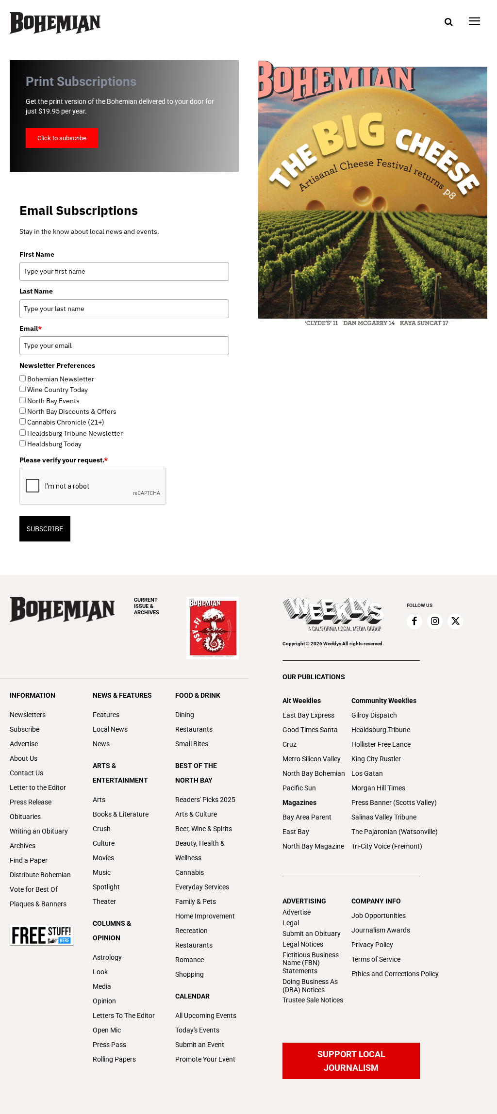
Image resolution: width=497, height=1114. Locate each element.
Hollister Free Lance (381, 744)
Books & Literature (121, 814)
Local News (110, 729)
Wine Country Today (57, 389)
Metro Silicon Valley (311, 759)
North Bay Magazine (313, 846)
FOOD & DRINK (197, 695)
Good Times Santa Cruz (310, 737)
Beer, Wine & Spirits (203, 829)
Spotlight (106, 887)
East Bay (295, 832)
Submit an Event (199, 1044)
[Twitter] (455, 621)
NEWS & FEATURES (122, 695)
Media (102, 986)
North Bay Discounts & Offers (71, 411)
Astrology (107, 957)
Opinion (104, 1001)
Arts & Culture (196, 814)
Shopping (189, 974)
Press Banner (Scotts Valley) (394, 802)
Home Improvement (205, 916)
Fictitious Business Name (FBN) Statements (310, 963)
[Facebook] (414, 621)
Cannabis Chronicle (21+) (65, 422)
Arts (99, 799)
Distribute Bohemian (40, 875)
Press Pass (109, 1044)
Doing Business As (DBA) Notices (310, 986)
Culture (104, 843)
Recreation (191, 930)
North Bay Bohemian (313, 773)
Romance (189, 960)
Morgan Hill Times (378, 788)
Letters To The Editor (124, 1015)
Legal (290, 923)
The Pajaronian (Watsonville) (394, 832)
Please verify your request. (63, 460)
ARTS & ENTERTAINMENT (120, 773)
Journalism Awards (380, 930)
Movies (103, 858)
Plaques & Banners (38, 904)
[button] (448, 22)
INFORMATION (32, 695)
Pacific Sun (299, 788)
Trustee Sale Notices (312, 1000)
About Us (23, 758)
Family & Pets (195, 901)
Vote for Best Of (34, 889)
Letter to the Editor (38, 787)
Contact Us (26, 773)
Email (30, 328)
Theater (104, 901)
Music (102, 872)
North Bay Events (53, 400)
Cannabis (189, 872)
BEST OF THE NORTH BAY (196, 773)
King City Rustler (376, 759)
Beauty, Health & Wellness (200, 850)
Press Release (30, 802)
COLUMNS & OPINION (112, 930)
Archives (22, 846)
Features (106, 715)
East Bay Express (308, 715)
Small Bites (191, 744)
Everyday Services (202, 887)
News (101, 744)
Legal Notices (302, 944)
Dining (184, 715)
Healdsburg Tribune (380, 730)
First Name (36, 254)
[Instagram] (435, 621)
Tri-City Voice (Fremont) (386, 846)
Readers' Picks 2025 (205, 799)
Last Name (36, 291)
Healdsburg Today (54, 444)
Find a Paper (29, 860)
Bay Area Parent (306, 817)
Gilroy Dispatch (374, 715)
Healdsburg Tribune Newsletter (75, 433)
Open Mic (107, 1030)
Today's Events (197, 1030)
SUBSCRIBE (45, 528)
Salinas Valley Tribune (383, 817)
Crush (102, 829)
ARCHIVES (146, 606)
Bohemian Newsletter (60, 379)
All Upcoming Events (205, 1015)
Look (100, 972)
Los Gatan (367, 773)
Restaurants (194, 729)
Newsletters (28, 715)
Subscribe (24, 729)
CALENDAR (192, 996)
